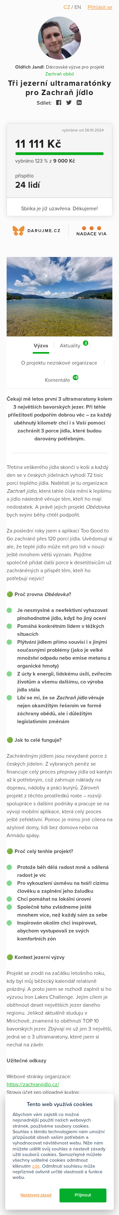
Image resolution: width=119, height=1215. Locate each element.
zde (36, 1166)
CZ (67, 7)
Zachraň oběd (59, 74)
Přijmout (83, 1195)
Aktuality (73, 345)
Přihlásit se (100, 7)
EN (77, 7)
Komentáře (61, 379)
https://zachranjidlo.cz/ (33, 1084)
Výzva (41, 345)
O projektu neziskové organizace (59, 363)
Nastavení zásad (36, 1195)
